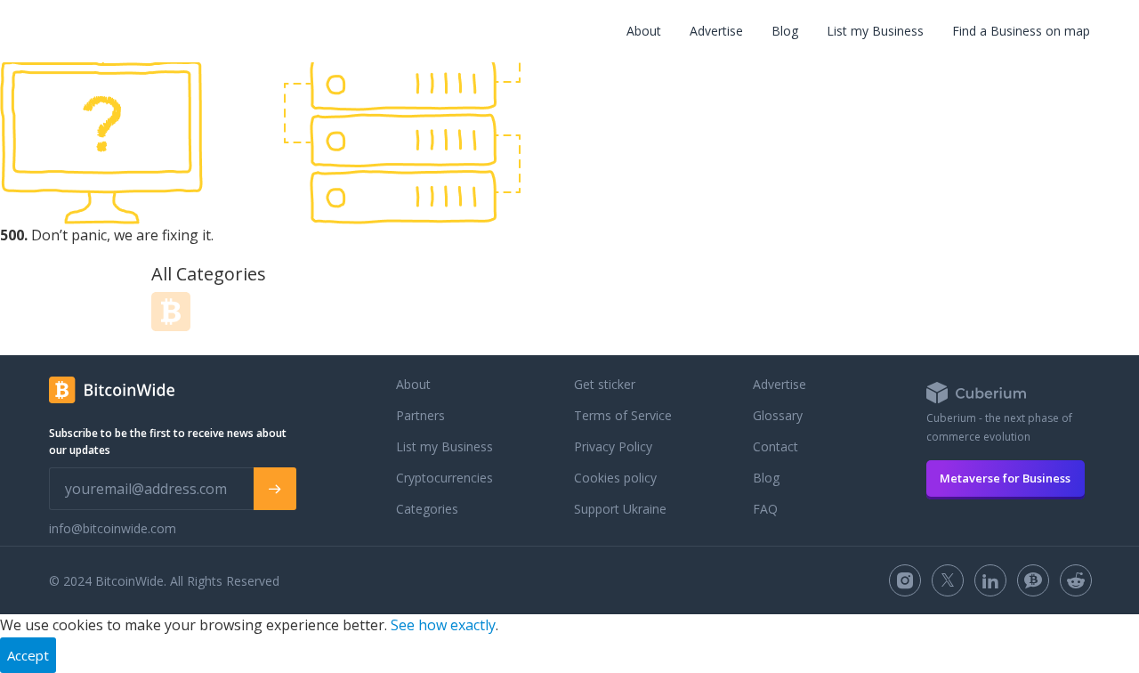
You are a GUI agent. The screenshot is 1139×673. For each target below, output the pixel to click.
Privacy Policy (613, 446)
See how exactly (443, 625)
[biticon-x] (948, 580)
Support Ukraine (620, 508)
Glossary (778, 415)
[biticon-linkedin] (990, 580)
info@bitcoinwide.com (112, 528)
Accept (28, 655)
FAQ (765, 508)
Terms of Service (623, 415)
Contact (775, 446)
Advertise (716, 30)
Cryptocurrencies (444, 477)
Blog (784, 30)
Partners (420, 415)
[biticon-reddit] (1076, 580)
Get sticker (604, 384)
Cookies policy (615, 477)
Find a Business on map (1021, 30)
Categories (427, 508)
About (643, 30)
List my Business (875, 30)
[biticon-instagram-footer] (905, 580)
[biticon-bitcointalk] (1033, 580)
